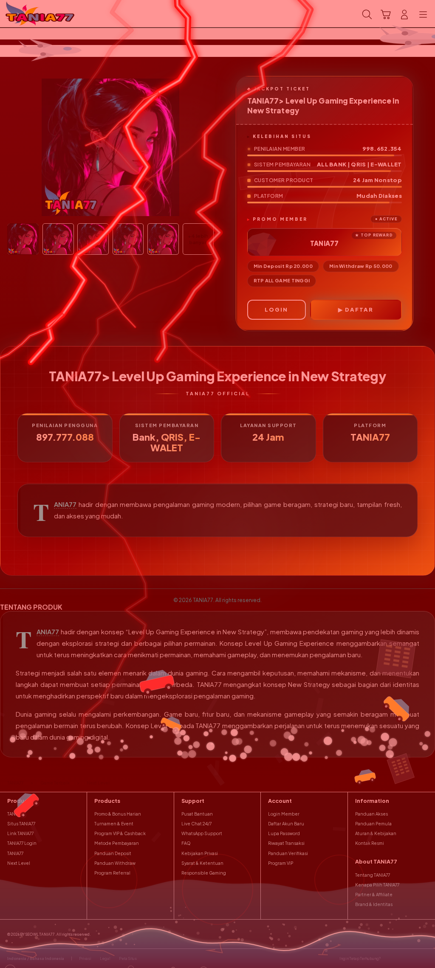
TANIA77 (65, 504)
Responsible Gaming (203, 872)
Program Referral (112, 872)
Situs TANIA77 (21, 823)
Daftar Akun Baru (286, 823)
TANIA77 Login (22, 843)
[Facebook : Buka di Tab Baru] (389, 958)
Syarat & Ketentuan (202, 863)
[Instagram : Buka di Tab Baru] (412, 958)
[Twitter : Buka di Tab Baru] (400, 958)
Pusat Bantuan (197, 813)
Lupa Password (284, 833)
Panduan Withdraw (115, 863)
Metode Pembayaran (116, 843)
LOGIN (276, 309)
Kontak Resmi (369, 843)
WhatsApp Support (201, 833)
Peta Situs (128, 958)
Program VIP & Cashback (120, 833)
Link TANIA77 (20, 833)
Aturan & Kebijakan (375, 833)
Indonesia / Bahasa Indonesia (35, 958)
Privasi (85, 958)
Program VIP (280, 863)
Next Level (18, 863)
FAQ (186, 843)
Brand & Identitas (374, 904)
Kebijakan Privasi (199, 853)
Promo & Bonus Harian (117, 813)
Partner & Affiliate (374, 894)
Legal (105, 958)
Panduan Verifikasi (288, 853)
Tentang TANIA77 (372, 875)
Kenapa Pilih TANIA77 (377, 884)
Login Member (283, 813)
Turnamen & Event (113, 823)
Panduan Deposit (112, 853)
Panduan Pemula (373, 823)
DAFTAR (359, 309)
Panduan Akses (371, 813)
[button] (385, 14)
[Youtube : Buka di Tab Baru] (424, 958)
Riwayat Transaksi (286, 843)
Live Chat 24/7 (196, 823)
